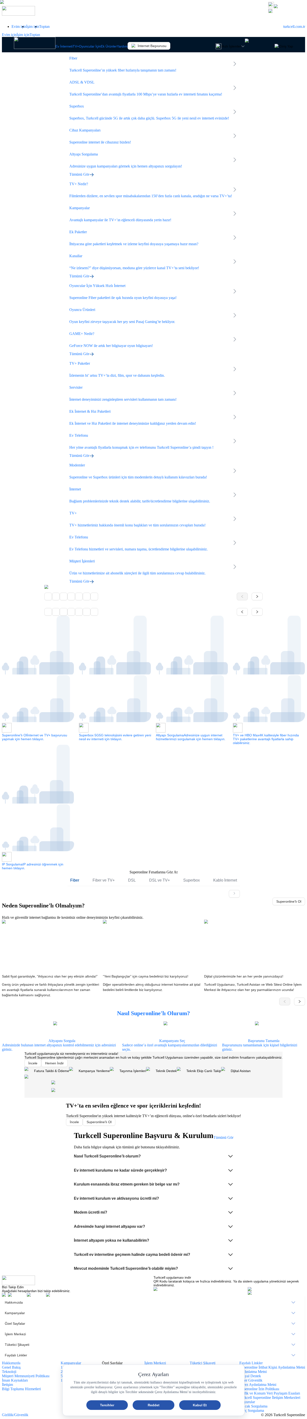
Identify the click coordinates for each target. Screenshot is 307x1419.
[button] (153, 1156)
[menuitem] (153, 1302)
